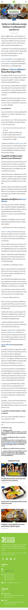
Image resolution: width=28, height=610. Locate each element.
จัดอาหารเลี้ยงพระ (7, 61)
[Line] (6, 559)
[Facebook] (2, 559)
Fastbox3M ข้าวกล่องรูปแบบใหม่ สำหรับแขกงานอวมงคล (14, 502)
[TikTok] (14, 559)
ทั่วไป (14, 19)
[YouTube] (10, 559)
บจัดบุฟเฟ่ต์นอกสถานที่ (19, 143)
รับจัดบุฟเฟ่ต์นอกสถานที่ (11, 332)
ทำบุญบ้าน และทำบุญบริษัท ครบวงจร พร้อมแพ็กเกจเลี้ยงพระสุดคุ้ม (13, 525)
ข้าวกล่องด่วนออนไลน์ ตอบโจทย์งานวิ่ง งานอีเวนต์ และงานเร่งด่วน (13, 480)
